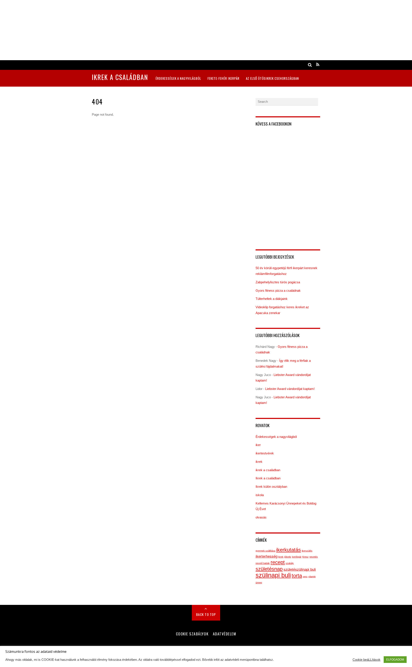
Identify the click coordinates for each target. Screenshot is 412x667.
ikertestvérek (265, 453)
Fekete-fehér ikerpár (223, 78)
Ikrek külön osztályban (271, 486)
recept (278, 562)
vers (305, 576)
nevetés (313, 556)
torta (297, 575)
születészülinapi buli (299, 569)
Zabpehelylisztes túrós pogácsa (278, 282)
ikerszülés (307, 550)
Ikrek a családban (268, 478)
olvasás (261, 517)
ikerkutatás (288, 550)
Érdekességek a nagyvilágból (178, 78)
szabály (290, 563)
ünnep (259, 582)
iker (258, 445)
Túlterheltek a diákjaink (272, 299)
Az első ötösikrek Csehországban (272, 78)
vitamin (312, 576)
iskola (260, 495)
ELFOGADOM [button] (395, 659)
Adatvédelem (224, 633)
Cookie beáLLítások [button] (366, 659)
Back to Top (206, 614)
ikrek (259, 461)
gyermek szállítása (265, 550)
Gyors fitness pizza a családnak (278, 290)
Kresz (305, 556)
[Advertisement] (129, 30)
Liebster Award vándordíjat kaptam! (290, 389)
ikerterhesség (266, 556)
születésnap (269, 569)
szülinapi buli (273, 575)
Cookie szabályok (192, 633)
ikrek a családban (268, 470)
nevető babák (263, 563)
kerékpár (296, 556)
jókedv (287, 556)
